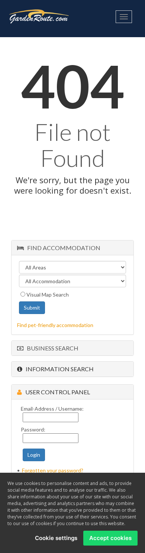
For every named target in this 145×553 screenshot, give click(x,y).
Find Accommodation (62, 247)
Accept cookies (110, 537)
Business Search (50, 348)
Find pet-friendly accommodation (55, 325)
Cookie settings (56, 537)
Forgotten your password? (52, 470)
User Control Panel (56, 391)
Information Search (58, 368)
